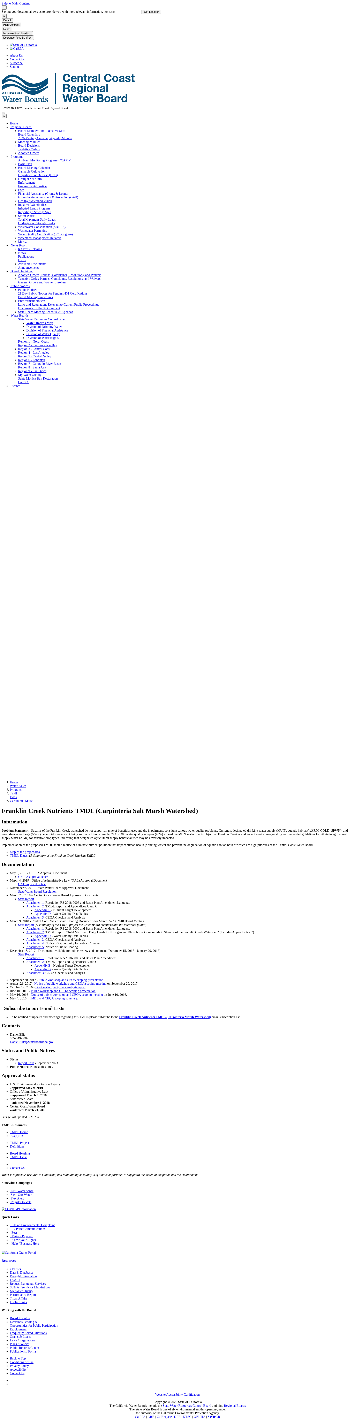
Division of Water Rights (42, 338)
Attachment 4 (35, 943)
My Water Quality (29, 374)
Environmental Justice (32, 186)
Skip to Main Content (16, 3)
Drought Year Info (30, 179)
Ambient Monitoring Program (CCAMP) (44, 160)
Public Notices (20, 286)
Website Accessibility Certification (177, 1394)
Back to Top (18, 1358)
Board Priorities (20, 1318)
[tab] (4, 7)
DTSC (187, 1416)
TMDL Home (19, 1132)
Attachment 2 (35, 906)
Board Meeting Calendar (34, 167)
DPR (177, 1416)
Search (15, 386)
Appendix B (43, 910)
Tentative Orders (29, 149)
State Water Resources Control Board (42, 319)
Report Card (26, 1063)
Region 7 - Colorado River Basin (39, 363)
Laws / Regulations (22, 1340)
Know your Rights (23, 1240)
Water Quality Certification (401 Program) (45, 234)
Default (7, 20)
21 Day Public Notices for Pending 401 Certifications (52, 293)
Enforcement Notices (31, 301)
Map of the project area (25, 852)
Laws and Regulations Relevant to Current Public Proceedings (58, 304)
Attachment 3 (35, 917)
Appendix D (43, 913)
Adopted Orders (28, 153)
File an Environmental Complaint (32, 1225)
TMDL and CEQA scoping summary (53, 998)
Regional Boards (235, 1405)
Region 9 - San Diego (32, 371)
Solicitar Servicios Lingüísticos (30, 1287)
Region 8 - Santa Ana (32, 367)
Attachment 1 (35, 902)
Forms (22, 260)
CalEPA (23, 382)
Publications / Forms (23, 1351)
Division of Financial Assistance (47, 330)
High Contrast (11, 24)
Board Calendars (29, 134)
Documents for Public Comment (39, 308)
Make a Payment (21, 1236)
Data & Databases (21, 1272)
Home (14, 123)
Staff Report (26, 899)
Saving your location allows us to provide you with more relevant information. (52, 11)
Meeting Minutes (29, 142)
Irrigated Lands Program (34, 208)
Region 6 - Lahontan (31, 360)
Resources (9, 1260)
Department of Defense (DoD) (38, 175)
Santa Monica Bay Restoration (38, 378)
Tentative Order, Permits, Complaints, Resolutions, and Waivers (59, 278)
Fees (21, 190)
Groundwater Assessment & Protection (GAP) (48, 197)
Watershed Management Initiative (39, 238)
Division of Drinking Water (44, 326)
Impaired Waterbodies (32, 204)
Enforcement (26, 182)
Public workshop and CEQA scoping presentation (71, 980)
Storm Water (26, 216)
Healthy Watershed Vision (35, 201)
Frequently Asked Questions (28, 1333)
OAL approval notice (32, 884)
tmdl (13, 793)
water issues (18, 786)
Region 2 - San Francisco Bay (37, 345)
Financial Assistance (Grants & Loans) (43, 193)
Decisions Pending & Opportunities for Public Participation (34, 1323)
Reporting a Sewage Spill (34, 212)
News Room (19, 245)
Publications (26, 256)
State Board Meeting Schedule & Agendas (45, 312)
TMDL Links (18, 1157)
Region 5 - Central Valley (34, 356)
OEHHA (199, 1416)
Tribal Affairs (18, 1298)
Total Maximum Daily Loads (37, 219)
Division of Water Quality (43, 334)
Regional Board (21, 127)
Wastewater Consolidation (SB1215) (42, 227)
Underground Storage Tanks (36, 223)
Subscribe (16, 63)
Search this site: (12, 108)
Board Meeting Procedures (35, 297)
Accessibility (18, 1369)
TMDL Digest (19, 855)
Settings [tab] (15, 66)
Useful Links (18, 1302)
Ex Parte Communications (27, 1229)
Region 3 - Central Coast (34, 349)
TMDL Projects (20, 1142)
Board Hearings (20, 1153)
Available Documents (32, 264)
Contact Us (17, 59)
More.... (23, 241)
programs (16, 789)
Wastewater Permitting (32, 230)
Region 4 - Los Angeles (33, 352)
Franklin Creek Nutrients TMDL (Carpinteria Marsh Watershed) (165, 1017)
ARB (151, 1416)
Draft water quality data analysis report (60, 987)
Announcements (28, 267)
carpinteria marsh (21, 800)
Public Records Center (24, 1347)
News (22, 252)
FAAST (15, 1280)
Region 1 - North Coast (33, 341)
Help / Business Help (24, 1243)
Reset (6, 29)
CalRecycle (164, 1416)
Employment (18, 1329)
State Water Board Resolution (37, 891)
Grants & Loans (20, 1336)
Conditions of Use (21, 1362)
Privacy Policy (19, 1366)
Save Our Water (20, 1194)
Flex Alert (17, 1198)
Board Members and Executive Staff (41, 130)
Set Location (151, 11)
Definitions (17, 1146)
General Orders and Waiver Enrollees (42, 282)
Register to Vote (20, 1202)
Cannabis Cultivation (31, 171)
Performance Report (23, 1294)
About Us (16, 55)
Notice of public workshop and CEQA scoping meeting (70, 983)
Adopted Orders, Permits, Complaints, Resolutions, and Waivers (59, 275)
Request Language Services (28, 1283)
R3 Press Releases (30, 249)
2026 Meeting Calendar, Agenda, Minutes (45, 138)
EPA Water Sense (21, 1191)
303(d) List (17, 1135)
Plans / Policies (19, 1344)
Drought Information (23, 1276)
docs (13, 797)
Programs (17, 156)
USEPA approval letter (33, 876)
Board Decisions (29, 145)
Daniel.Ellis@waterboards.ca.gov (31, 1042)
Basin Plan (25, 164)
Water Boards (19, 315)
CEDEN (15, 1269)
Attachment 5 (35, 947)
